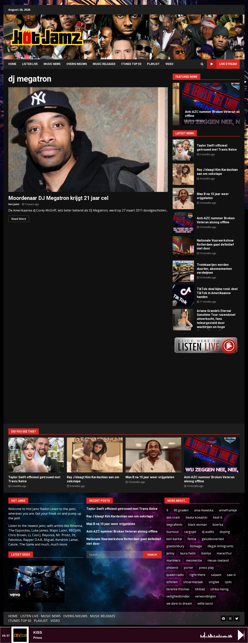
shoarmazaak (193, 582)
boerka (218, 524)
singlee (214, 582)
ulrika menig (219, 589)
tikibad (200, 589)
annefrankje (228, 510)
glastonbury (175, 546)
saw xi (231, 575)
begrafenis (174, 524)
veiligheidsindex (177, 596)
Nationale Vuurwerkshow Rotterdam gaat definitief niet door (183, 247)
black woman (197, 524)
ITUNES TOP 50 (131, 64)
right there (197, 575)
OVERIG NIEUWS (76, 64)
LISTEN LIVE (30, 64)
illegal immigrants (220, 546)
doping (225, 532)
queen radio (175, 575)
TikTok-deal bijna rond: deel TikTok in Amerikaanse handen (183, 295)
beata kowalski (196, 517)
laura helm (187, 553)
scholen (172, 582)
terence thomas (177, 589)
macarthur (224, 553)
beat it (217, 517)
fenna (192, 539)
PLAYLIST (153, 64)
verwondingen (205, 596)
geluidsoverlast (213, 539)
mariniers (173, 560)
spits (228, 582)
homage (196, 546)
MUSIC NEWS (52, 64)
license (206, 553)
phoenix (172, 567)
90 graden (181, 510)
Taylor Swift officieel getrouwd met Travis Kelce (183, 150)
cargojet (190, 532)
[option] (206, 104)
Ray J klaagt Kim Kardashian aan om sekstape (183, 174)
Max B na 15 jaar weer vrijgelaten (183, 198)
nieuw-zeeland (218, 560)
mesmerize (194, 560)
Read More (18, 219)
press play (206, 567)
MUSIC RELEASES (104, 64)
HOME (12, 64)
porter (188, 567)
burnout (172, 532)
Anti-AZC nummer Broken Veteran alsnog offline (183, 222)
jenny (170, 553)
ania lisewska (203, 510)
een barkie (174, 539)
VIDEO (169, 64)
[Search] (202, 64)
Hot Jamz (13, 204)
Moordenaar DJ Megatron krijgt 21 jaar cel (88, 139)
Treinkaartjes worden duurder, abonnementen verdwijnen (183, 271)
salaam (216, 575)
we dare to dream (179, 603)
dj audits (208, 532)
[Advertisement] (173, 34)
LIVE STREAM (228, 64)
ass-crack (173, 517)
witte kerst (205, 603)
